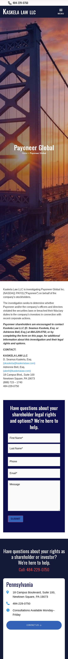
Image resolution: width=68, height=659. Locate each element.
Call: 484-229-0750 (34, 569)
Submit (15, 518)
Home (24, 153)
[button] (61, 11)
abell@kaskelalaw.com (17, 371)
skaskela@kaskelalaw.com (19, 363)
